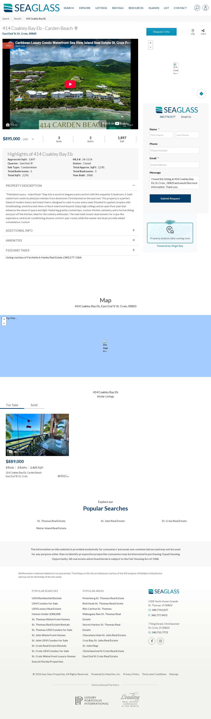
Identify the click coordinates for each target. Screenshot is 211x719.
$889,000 (15, 461)
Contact (180, 7)
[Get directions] (201, 93)
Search (69, 7)
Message (155, 172)
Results (17, 18)
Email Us (186, 116)
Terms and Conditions (154, 674)
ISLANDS (154, 7)
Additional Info (19, 230)
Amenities (14, 240)
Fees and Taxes (17, 250)
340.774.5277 (167, 116)
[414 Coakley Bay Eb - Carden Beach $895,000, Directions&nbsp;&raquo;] (175, 68)
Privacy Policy (131, 674)
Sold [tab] (34, 405)
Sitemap (173, 674)
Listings (101, 7)
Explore (84, 7)
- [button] (150, 47)
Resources (136, 7)
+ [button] (150, 43)
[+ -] (175, 68)
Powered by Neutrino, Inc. (106, 674)
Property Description (24, 185)
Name (154, 129)
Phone (153, 143)
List (166, 7)
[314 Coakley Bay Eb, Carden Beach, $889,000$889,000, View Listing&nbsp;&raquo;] (105, 346)
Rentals (117, 7)
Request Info (161, 31)
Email (154, 158)
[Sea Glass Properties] (31, 5)
